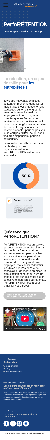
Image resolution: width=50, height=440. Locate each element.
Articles (41, 433)
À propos (34, 433)
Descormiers (25, 433)
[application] (25, 319)
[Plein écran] (43, 329)
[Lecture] (6, 329)
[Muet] (40, 329)
